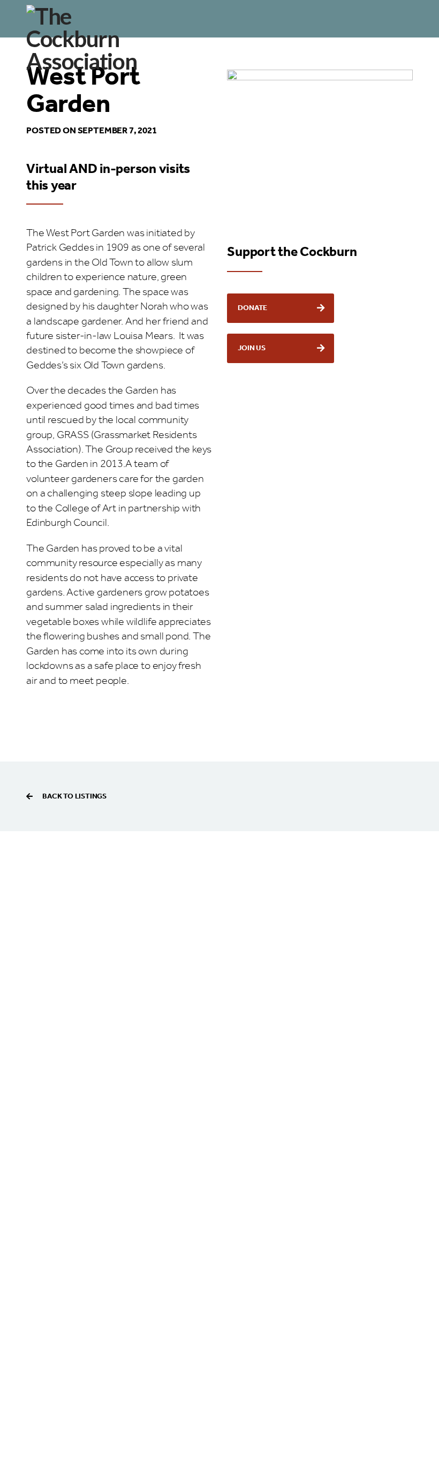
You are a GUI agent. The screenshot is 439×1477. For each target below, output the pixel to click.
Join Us (252, 348)
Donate (252, 308)
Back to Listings (74, 796)
